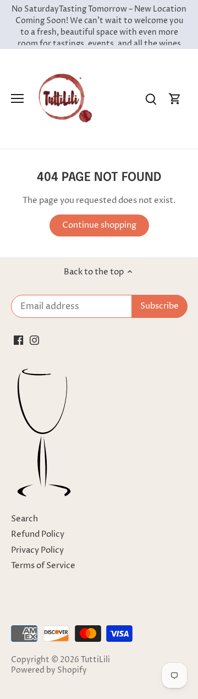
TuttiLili (95, 660)
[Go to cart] (175, 99)
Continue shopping (99, 225)
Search (24, 519)
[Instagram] (34, 339)
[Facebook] (18, 339)
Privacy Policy (37, 550)
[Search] (151, 99)
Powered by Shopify (49, 670)
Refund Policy (37, 534)
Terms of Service (43, 565)
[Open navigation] (17, 98)
